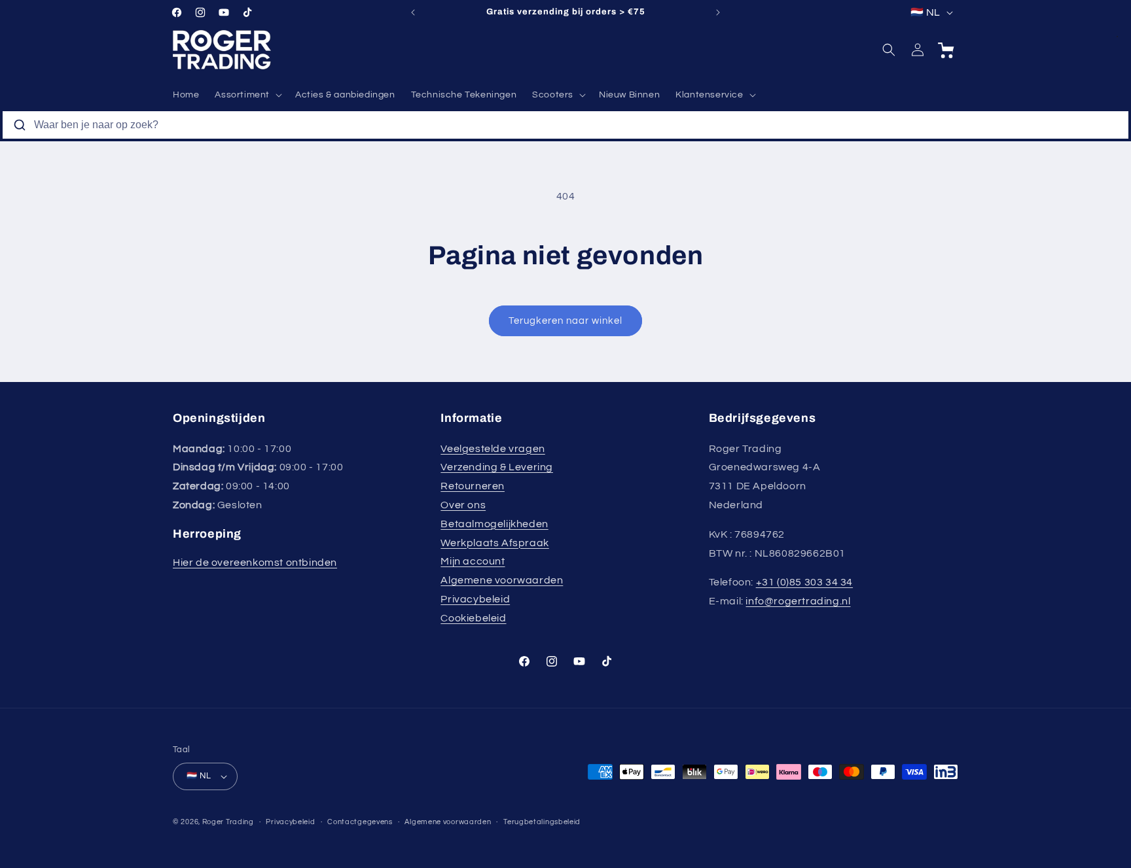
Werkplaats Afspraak (494, 543)
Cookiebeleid (473, 618)
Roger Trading (228, 821)
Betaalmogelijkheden (494, 524)
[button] (247, 95)
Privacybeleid (475, 599)
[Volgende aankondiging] (718, 12)
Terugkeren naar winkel (565, 321)
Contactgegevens (360, 821)
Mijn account (472, 561)
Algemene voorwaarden (501, 580)
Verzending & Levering (496, 467)
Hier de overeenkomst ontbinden (255, 562)
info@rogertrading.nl (797, 601)
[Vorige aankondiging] (413, 12)
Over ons (463, 505)
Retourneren (472, 486)
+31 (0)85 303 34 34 (804, 582)
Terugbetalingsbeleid (542, 821)
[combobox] (565, 125)
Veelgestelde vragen (492, 448)
